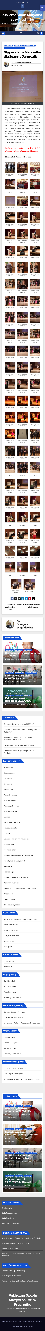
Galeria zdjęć (8, 45)
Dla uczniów (8, 784)
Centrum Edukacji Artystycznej (15, 1012)
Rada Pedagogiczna (11, 986)
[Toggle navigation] (21, 33)
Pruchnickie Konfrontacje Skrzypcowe (18, 855)
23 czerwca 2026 (14, 1185)
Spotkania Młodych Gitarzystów (16, 877)
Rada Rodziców (10, 992)
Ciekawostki (8, 778)
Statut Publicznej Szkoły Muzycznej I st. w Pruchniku (22, 1238)
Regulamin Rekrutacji (10, 1248)
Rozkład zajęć (9, 872)
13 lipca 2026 (12, 1138)
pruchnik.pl (8, 967)
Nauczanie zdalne (11, 828)
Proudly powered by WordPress (12, 1321)
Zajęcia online (9, 899)
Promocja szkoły (9, 48)
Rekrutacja (8, 866)
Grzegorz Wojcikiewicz (22, 62)
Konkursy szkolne (10, 811)
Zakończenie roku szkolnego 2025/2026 (18, 699)
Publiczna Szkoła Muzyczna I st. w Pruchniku (22, 1300)
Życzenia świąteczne (12, 905)
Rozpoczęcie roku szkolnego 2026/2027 (22, 654)
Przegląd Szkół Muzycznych (14, 861)
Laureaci (7, 817)
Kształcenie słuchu (11, 925)
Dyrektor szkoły (9, 981)
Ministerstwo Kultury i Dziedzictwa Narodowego (22, 1023)
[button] (42, 8)
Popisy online (9, 844)
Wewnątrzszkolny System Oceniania (15, 1243)
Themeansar (38, 1321)
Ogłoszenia (18, 650)
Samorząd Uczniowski (12, 997)
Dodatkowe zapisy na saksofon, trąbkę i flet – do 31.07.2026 (21, 1134)
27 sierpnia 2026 (13, 1114)
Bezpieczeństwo (10, 773)
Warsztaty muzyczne (11, 883)
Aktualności (9, 650)
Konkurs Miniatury (10, 800)
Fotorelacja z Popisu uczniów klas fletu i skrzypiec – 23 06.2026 (18, 678)
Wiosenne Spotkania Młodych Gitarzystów (20, 888)
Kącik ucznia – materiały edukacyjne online (20, 919)
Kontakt (30, 1326)
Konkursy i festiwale (11, 806)
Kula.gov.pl (8, 947)
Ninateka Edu (9, 941)
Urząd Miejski (9, 961)
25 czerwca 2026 (14, 1162)
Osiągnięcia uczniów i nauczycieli (25, 45)
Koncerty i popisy (31, 672)
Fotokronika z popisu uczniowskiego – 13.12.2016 (13, 607)
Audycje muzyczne (11, 930)
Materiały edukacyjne (12, 822)
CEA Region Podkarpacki (13, 1017)
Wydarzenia (20, 48)
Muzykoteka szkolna (11, 936)
